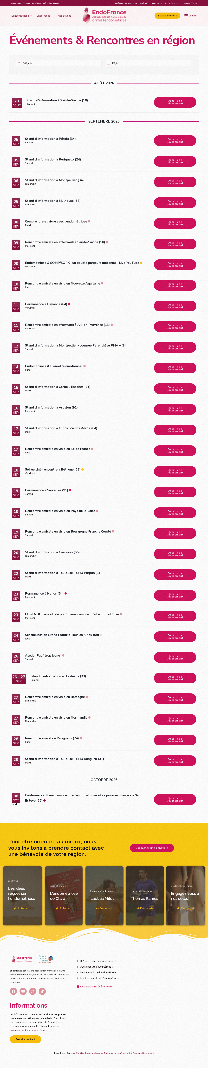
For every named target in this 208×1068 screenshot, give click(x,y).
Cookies (80, 1053)
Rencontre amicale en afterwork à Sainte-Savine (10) (65, 242)
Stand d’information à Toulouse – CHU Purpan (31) (63, 573)
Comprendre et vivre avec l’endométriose (56, 221)
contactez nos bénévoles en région (28, 1030)
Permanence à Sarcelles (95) (46, 490)
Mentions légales (94, 1053)
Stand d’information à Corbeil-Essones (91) (58, 387)
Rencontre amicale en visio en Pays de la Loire (60, 511)
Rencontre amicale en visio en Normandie (56, 717)
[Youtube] (23, 991)
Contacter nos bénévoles (126, 3)
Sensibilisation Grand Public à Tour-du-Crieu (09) (62, 635)
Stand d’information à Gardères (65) (52, 552)
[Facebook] (13, 991)
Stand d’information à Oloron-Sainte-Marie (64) (61, 428)
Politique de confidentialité (118, 1053)
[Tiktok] (42, 991)
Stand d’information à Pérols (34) (50, 139)
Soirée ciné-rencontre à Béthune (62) (53, 469)
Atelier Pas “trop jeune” (43, 655)
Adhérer (144, 3)
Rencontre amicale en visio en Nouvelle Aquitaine (62, 283)
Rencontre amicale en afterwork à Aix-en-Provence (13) (67, 325)
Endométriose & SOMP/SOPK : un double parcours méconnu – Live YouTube (82, 263)
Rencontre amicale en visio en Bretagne (55, 697)
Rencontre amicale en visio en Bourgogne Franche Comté (68, 531)
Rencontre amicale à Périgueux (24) (52, 738)
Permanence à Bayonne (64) (46, 304)
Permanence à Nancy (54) (44, 593)
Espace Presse (190, 3)
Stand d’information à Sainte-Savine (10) (57, 100)
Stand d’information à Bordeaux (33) (58, 676)
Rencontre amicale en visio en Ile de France (57, 449)
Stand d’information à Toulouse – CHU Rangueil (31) (64, 759)
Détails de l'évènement (175, 102)
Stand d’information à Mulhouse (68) (53, 201)
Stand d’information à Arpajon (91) (51, 407)
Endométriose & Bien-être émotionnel (54, 366)
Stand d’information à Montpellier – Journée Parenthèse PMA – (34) (76, 345)
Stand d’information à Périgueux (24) (53, 159)
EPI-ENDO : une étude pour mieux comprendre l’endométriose (72, 614)
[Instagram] (32, 991)
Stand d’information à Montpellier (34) (54, 180)
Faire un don (156, 3)
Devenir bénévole (172, 3)
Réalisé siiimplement (143, 1053)
